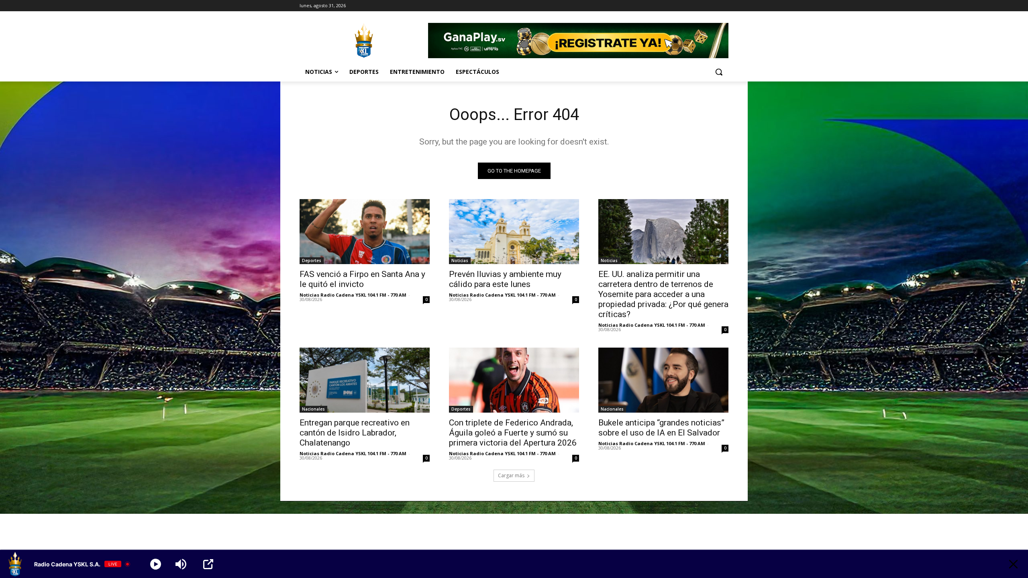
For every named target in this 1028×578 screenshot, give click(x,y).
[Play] (155, 564)
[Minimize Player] (1013, 564)
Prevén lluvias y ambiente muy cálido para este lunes (505, 279)
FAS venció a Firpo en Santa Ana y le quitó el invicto (362, 279)
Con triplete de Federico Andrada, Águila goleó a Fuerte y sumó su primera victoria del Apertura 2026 (513, 433)
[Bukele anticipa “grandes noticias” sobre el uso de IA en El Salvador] (663, 380)
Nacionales (313, 409)
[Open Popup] (208, 564)
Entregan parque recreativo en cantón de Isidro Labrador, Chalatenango (355, 433)
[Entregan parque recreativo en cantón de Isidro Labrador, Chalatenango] (365, 380)
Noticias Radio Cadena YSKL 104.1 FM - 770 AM (353, 295)
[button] (718, 71)
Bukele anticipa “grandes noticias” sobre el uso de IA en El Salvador (661, 428)
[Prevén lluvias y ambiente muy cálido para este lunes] (514, 231)
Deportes (311, 260)
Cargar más (511, 475)
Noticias (459, 260)
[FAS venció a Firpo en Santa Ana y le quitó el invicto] (365, 231)
